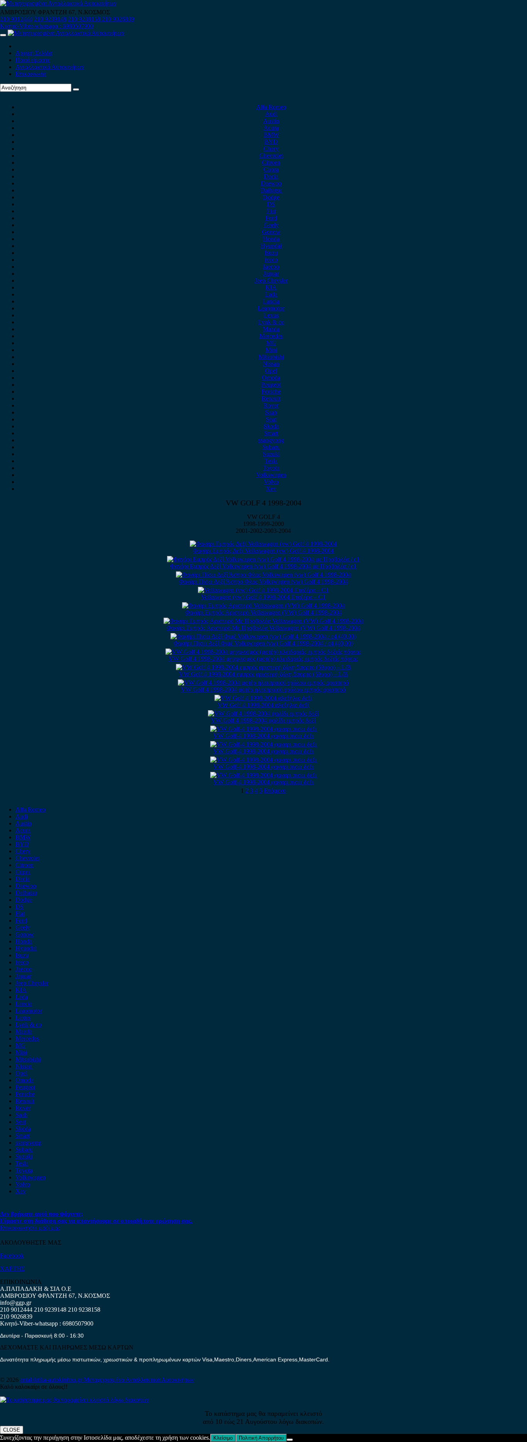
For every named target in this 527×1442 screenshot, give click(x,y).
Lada (271, 294)
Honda (271, 239)
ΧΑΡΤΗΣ (12, 1268)
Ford (271, 218)
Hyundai (271, 246)
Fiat (271, 211)
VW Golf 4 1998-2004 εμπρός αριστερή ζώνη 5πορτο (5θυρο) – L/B (263, 674)
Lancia (271, 301)
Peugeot (271, 384)
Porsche (271, 391)
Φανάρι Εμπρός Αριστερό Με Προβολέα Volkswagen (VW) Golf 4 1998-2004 (263, 628)
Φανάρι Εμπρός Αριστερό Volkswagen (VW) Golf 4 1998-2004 (263, 612)
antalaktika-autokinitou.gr (52, 1379)
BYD (271, 141)
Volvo (271, 481)
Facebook (12, 1255)
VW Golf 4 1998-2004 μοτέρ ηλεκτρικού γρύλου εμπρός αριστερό (263, 689)
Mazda (271, 329)
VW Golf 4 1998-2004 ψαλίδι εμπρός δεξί (263, 720)
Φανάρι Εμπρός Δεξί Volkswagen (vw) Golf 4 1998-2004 (263, 550)
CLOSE (11, 1430)
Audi (271, 114)
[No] (290, 1440)
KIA (271, 287)
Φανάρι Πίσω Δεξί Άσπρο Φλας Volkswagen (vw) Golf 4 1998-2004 (263, 581)
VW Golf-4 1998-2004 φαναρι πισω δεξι (263, 736)
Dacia (271, 176)
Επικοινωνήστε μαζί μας (30, 1228)
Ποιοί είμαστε (32, 60)
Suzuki (271, 454)
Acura (271, 128)
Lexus (271, 315)
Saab (271, 412)
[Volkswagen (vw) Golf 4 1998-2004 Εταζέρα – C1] (263, 590)
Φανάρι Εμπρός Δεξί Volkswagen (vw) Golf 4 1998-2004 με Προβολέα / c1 (263, 566)
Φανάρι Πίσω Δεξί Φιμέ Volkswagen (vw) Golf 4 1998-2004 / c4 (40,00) (263, 643)
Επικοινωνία (30, 74)
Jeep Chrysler (271, 280)
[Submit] (76, 89)
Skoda (271, 426)
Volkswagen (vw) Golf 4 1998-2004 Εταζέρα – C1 (263, 597)
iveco (271, 259)
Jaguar (271, 273)
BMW (271, 134)
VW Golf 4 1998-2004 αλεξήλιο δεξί (263, 705)
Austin (271, 121)
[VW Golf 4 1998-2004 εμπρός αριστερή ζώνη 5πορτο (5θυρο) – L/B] (263, 667)
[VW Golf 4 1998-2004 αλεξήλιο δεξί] (263, 698)
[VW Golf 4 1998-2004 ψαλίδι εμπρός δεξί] (263, 713)
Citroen (271, 162)
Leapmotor (271, 308)
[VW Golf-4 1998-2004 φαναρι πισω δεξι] (263, 729)
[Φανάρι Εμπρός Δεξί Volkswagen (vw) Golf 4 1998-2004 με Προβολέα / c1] (263, 559)
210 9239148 (50, 19)
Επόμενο (275, 790)
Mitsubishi (271, 357)
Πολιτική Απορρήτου (261, 1438)
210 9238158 (85, 19)
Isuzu (271, 252)
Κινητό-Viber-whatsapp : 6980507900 (46, 26)
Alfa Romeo (271, 107)
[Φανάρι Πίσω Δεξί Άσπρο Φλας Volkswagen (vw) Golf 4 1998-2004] (263, 574)
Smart (271, 433)
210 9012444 (16, 19)
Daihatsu (271, 190)
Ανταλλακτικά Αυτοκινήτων (49, 67)
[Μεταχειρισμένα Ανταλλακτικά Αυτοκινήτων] (74, 1400)
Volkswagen (271, 475)
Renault (271, 398)
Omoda (271, 377)
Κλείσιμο (223, 1438)
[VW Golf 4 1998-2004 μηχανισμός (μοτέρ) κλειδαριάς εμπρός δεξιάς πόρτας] (263, 652)
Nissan (271, 363)
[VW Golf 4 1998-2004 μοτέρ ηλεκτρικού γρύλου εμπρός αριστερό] (263, 682)
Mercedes (271, 336)
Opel (271, 370)
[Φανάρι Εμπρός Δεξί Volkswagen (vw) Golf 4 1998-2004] (263, 544)
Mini (271, 350)
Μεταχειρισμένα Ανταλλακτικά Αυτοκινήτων (139, 1379)
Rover (271, 405)
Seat (271, 419)
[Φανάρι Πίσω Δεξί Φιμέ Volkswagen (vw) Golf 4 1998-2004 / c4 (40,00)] (263, 636)
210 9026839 (118, 19)
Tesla (271, 461)
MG (271, 343)
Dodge (271, 197)
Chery (271, 148)
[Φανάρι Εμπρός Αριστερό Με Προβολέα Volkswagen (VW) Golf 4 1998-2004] (263, 621)
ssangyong (271, 440)
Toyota (271, 468)
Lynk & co (271, 322)
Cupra (271, 169)
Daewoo (271, 183)
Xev (271, 488)
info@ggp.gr (15, 1302)
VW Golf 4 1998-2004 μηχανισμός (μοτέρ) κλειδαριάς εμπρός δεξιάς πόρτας (263, 658)
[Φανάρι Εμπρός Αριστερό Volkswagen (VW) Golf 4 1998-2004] (263, 605)
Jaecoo (271, 266)
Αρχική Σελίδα (33, 53)
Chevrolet (271, 155)
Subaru (271, 447)
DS (271, 204)
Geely (271, 225)
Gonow (271, 232)
